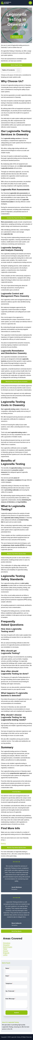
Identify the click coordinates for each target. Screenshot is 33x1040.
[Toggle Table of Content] (17, 70)
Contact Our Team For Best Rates (16, 218)
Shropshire (6, 945)
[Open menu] (30, 2)
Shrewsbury (6, 943)
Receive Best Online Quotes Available (16, 381)
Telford (5, 949)
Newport (5, 951)
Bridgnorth (6, 953)
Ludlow (5, 955)
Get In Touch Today (16, 65)
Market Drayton (7, 947)
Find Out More (16, 791)
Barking (3, 843)
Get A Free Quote (16, 931)
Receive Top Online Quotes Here (16, 553)
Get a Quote (15, 37)
